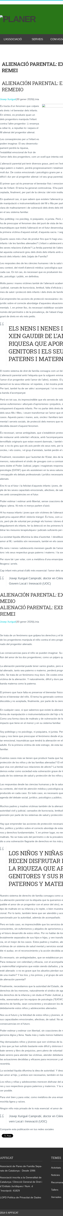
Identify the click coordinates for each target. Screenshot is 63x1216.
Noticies (55, 1175)
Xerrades (56, 1197)
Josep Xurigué (8, 99)
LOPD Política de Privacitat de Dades (20, 1197)
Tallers (54, 1189)
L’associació (13, 39)
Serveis (37, 39)
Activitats (56, 1167)
